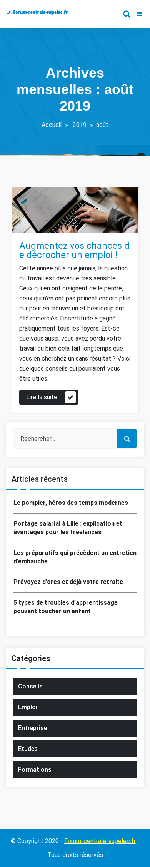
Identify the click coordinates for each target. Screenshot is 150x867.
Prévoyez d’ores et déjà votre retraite (68, 581)
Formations (35, 769)
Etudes (28, 748)
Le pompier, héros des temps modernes (70, 502)
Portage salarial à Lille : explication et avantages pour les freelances (67, 528)
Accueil (52, 124)
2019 (80, 124)
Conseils (38, 224)
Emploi (62, 224)
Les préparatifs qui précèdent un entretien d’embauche (75, 557)
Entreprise (32, 728)
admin (44, 198)
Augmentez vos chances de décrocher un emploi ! (74, 250)
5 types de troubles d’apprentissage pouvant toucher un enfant (65, 607)
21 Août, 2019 (45, 211)
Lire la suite (41, 397)
